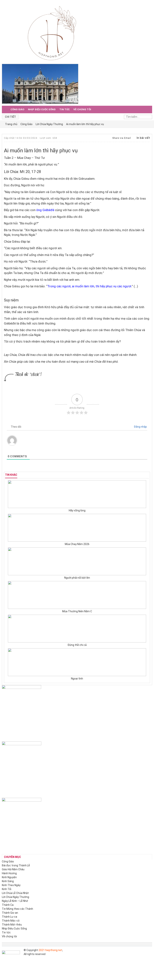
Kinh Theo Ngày (11, 885)
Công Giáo (17, 109)
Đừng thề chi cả (77, 644)
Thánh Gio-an (10, 912)
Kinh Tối (6, 889)
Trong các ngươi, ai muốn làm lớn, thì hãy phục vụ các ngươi (89, 286)
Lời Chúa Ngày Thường (15, 896)
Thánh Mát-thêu (12, 924)
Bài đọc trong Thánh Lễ (16, 865)
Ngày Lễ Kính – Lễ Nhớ (15, 900)
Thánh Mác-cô (11, 920)
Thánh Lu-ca (9, 916)
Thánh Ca (8, 904)
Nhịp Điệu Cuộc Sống (42, 109)
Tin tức (64, 109)
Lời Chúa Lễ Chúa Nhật (15, 893)
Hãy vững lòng (77, 510)
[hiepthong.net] (52, 32)
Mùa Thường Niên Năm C (77, 611)
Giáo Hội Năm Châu (13, 869)
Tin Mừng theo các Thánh (17, 908)
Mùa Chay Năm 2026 (77, 544)
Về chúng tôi (82, 109)
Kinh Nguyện (9, 877)
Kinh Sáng (8, 881)
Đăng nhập (140, 426)
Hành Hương (9, 873)
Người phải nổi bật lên (77, 577)
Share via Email (121, 138)
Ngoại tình (77, 678)
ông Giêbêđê (45, 210)
